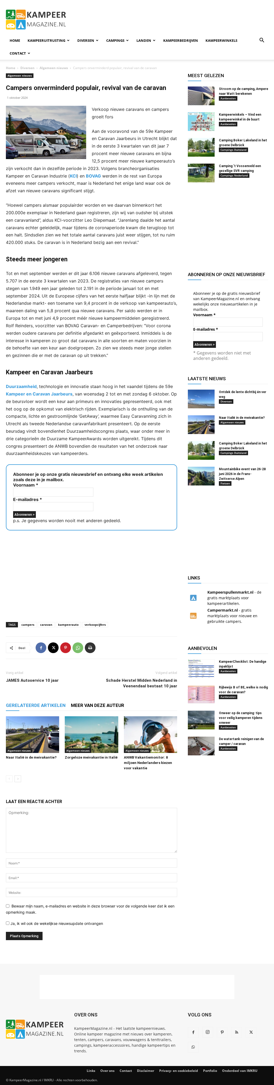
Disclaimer (145, 1070)
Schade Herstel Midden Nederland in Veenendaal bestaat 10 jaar (141, 683)
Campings (115, 40)
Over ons (107, 1070)
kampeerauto (68, 625)
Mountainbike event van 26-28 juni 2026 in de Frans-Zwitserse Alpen (242, 474)
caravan (46, 625)
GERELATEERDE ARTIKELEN (36, 705)
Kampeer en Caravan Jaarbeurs (39, 394)
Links (91, 1070)
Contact (18, 53)
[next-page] (17, 778)
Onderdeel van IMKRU (239, 1070)
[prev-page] (9, 778)
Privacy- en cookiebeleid (178, 1070)
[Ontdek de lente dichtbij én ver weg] (201, 399)
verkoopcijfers (95, 625)
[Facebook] (41, 647)
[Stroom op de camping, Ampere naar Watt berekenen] (201, 95)
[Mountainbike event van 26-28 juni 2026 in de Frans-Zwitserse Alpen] (201, 476)
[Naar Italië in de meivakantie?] (32, 734)
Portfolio (210, 1070)
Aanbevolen (228, 98)
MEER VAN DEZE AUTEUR (97, 705)
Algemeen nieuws (54, 68)
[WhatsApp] (78, 647)
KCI (73, 176)
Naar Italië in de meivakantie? (31, 757)
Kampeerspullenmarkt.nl (230, 592)
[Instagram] (207, 1032)
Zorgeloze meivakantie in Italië (91, 757)
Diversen (85, 40)
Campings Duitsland (233, 150)
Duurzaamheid (21, 386)
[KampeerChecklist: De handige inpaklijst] (201, 668)
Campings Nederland (234, 175)
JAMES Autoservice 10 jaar (32, 680)
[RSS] (236, 1032)
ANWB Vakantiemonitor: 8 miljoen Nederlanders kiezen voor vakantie (148, 762)
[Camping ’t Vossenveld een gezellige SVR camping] (201, 173)
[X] (53, 647)
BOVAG (93, 176)
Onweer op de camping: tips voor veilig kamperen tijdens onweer (240, 718)
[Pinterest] (65, 647)
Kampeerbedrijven (180, 40)
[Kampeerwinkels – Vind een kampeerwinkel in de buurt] (201, 121)
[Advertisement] (170, 19)
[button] (261, 40)
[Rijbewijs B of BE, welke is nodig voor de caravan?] (201, 694)
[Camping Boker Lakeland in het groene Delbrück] (201, 147)
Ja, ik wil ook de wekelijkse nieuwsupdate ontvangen (56, 923)
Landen (143, 40)
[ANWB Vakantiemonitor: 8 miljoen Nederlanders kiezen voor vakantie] (150, 734)
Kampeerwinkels (221, 40)
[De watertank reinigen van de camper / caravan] (201, 746)
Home (15, 40)
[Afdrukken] (90, 647)
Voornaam (25, 485)
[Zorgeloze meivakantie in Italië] (91, 734)
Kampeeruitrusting (46, 40)
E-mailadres (27, 499)
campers (27, 625)
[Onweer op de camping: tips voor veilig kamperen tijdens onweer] (201, 720)
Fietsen (225, 483)
